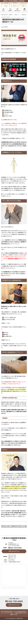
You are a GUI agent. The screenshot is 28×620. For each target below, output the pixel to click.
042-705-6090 (15, 548)
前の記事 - (8, 526)
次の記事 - (21, 526)
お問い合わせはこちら (14, 551)
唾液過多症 (6, 26)
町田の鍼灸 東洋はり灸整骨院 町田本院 (16, 618)
